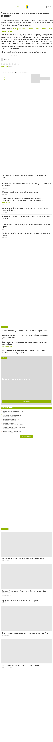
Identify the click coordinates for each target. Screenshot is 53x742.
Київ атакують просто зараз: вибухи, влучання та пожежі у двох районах (25, 343)
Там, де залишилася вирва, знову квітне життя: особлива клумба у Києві (25, 176)
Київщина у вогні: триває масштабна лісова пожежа (20, 192)
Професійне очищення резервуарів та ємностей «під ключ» (23, 559)
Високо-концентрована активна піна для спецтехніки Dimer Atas (25, 633)
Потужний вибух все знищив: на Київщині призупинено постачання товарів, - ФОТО (23, 351)
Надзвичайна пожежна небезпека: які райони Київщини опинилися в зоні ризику (26, 185)
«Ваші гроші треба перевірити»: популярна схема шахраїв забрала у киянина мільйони (26, 209)
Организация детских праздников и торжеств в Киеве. (21, 665)
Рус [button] (48, 6)
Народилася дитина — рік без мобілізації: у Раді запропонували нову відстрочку (26, 217)
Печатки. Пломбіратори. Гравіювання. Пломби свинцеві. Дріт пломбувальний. (24, 592)
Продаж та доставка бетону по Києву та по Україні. (20, 601)
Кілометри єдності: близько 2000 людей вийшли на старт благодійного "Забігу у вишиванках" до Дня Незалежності (22, 199)
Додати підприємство (26, 436)
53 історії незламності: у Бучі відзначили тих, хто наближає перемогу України (26, 226)
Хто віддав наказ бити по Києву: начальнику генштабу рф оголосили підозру (26, 234)
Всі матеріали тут (26, 401)
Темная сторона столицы (16, 379)
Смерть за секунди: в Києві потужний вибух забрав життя (24, 331)
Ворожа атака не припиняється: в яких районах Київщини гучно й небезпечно (25, 336)
